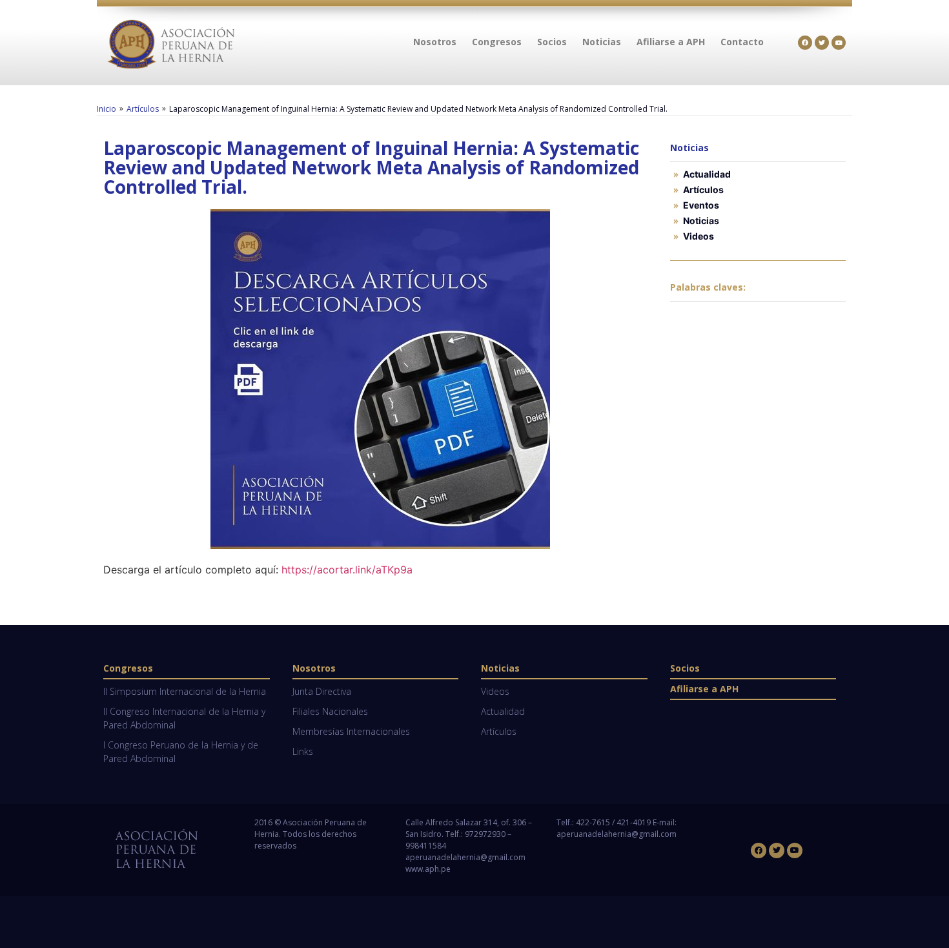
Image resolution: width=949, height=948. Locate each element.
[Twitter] (822, 43)
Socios (685, 668)
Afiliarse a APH (704, 689)
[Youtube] (839, 43)
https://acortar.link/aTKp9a (347, 569)
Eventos (701, 205)
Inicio (106, 108)
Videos (698, 236)
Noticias (701, 220)
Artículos (143, 108)
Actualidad (707, 174)
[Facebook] (805, 43)
